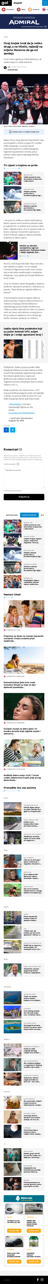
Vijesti (23, 9)
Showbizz (36, 9)
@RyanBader (15, 404)
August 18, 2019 (16, 421)
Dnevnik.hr (10, 9)
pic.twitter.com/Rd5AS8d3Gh (21, 412)
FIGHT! (18, 3)
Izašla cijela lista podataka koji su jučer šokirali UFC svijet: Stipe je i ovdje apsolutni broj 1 (23, 331)
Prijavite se (24, 497)
